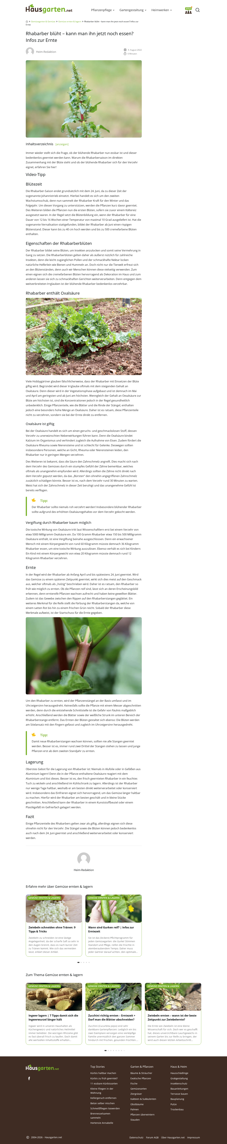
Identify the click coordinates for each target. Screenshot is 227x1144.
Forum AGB (152, 1137)
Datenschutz (136, 1137)
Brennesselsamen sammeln (100, 1115)
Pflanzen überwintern (142, 1114)
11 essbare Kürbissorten (104, 1083)
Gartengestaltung (131, 10)
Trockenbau (177, 1109)
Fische (133, 1083)
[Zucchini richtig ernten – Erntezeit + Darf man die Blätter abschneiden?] (114, 997)
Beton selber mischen (102, 1103)
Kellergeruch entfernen (103, 1098)
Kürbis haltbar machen (103, 1073)
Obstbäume (137, 1104)
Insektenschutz (178, 1083)
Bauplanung (177, 1099)
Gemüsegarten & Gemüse (43, 21)
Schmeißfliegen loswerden (105, 1108)
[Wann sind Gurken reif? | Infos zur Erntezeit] (114, 909)
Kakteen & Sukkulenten (143, 1099)
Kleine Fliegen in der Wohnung (101, 1090)
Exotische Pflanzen (140, 1078)
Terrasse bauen (179, 1093)
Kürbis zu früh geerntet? (104, 1078)
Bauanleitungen (179, 1088)
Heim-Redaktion (46, 52)
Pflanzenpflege (101, 10)
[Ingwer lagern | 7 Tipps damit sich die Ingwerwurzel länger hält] (54, 997)
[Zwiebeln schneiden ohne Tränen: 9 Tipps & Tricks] (54, 909)
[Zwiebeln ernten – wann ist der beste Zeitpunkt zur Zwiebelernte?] (173, 997)
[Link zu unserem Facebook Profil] (29, 1078)
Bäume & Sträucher (141, 1073)
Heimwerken (160, 10)
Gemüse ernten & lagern (69, 21)
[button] (113, 10)
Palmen (134, 1109)
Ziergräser (136, 1093)
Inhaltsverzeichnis (47, 144)
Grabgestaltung (179, 1078)
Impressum (193, 1137)
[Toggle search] (197, 10)
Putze (173, 1104)
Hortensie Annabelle (101, 1122)
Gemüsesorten (138, 1088)
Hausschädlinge (179, 1073)
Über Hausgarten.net (173, 1137)
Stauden (135, 1119)
